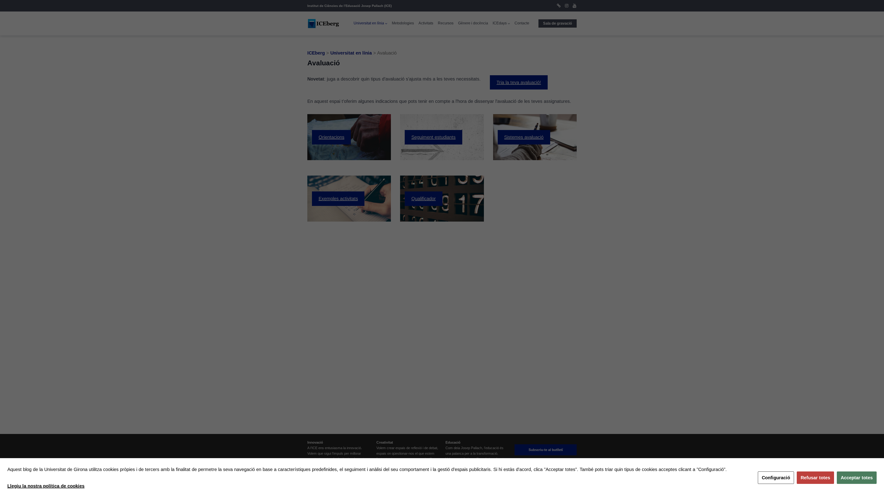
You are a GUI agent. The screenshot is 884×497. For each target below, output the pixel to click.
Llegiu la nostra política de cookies (45, 485)
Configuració (776, 477)
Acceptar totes (857, 477)
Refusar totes (815, 477)
